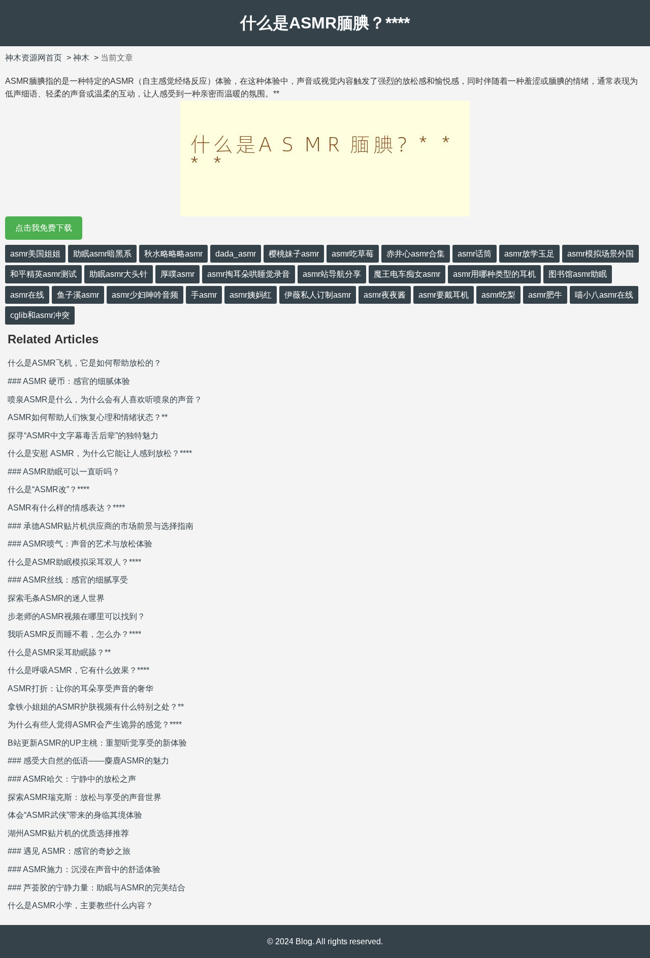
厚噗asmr (177, 274)
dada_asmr (235, 253)
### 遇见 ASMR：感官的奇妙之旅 (69, 851)
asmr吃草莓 (353, 253)
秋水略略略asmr (173, 253)
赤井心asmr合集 (415, 253)
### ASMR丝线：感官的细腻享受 (68, 580)
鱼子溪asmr (78, 295)
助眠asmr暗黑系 (102, 253)
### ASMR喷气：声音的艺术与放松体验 (80, 543)
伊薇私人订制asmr (317, 295)
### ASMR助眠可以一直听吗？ (64, 471)
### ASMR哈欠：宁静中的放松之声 (72, 779)
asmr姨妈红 (251, 295)
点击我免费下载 (43, 227)
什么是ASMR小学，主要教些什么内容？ (80, 905)
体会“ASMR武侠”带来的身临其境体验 (75, 815)
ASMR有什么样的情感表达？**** (66, 507)
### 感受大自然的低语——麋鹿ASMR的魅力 (88, 760)
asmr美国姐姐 (35, 253)
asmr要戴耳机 (443, 295)
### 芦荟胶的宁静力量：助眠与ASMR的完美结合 (96, 887)
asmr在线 (27, 295)
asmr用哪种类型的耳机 (494, 274)
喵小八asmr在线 (604, 295)
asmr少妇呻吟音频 (145, 295)
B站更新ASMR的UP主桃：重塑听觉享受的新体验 (97, 743)
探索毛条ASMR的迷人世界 (56, 598)
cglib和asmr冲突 (40, 315)
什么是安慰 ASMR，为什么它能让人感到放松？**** (100, 453)
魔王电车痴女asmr (407, 274)
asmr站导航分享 (332, 274)
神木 (81, 57)
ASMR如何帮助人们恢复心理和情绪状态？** (88, 417)
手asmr (204, 295)
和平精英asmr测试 (43, 274)
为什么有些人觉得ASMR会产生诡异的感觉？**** (95, 724)
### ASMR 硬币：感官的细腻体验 (69, 381)
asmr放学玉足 (529, 253)
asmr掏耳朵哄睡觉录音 (248, 274)
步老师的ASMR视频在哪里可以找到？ (76, 616)
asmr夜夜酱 (385, 295)
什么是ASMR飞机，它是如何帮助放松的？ (84, 363)
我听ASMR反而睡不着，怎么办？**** (74, 634)
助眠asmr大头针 (118, 274)
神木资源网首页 (33, 57)
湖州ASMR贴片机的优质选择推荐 (68, 833)
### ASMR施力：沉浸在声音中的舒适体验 (84, 869)
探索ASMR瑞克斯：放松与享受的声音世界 (84, 797)
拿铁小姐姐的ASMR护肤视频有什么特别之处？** (96, 706)
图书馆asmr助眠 (577, 274)
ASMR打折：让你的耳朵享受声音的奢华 (80, 688)
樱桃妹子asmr (294, 253)
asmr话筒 (475, 253)
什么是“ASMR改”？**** (48, 489)
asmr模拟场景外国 (600, 253)
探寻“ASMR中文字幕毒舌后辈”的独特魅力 (83, 435)
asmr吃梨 (498, 295)
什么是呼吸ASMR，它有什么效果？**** (78, 670)
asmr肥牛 (545, 295)
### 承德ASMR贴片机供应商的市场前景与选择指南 (100, 526)
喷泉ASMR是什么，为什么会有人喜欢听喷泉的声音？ (105, 399)
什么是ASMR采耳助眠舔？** (59, 652)
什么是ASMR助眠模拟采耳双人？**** (74, 562)
